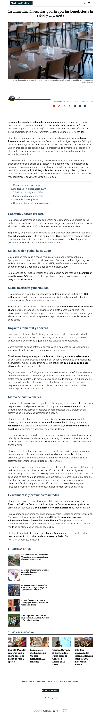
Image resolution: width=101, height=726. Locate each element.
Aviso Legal (52, 681)
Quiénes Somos (28, 681)
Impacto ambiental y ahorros (28, 195)
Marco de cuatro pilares (25, 199)
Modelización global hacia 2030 (29, 188)
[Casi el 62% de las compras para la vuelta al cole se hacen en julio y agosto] (17, 642)
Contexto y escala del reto (27, 185)
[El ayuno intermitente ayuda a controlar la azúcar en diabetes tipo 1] (14, 575)
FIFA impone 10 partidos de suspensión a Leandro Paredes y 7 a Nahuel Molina (35, 617)
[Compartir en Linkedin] (85, 106)
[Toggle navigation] (89, 3)
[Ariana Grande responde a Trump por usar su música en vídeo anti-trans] (14, 605)
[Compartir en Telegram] (80, 106)
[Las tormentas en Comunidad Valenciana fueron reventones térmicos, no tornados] (14, 560)
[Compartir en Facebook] (64, 106)
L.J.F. (19, 98)
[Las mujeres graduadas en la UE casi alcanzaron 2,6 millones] (39, 642)
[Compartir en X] (69, 106)
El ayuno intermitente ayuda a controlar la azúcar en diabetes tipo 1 (34, 572)
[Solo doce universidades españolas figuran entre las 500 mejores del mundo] (84, 642)
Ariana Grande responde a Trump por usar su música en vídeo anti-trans (34, 602)
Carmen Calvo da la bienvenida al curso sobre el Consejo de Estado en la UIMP (61, 657)
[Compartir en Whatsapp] (90, 106)
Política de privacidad (69, 681)
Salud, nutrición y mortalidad (28, 192)
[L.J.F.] (12, 98)
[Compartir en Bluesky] (74, 106)
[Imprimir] (59, 106)
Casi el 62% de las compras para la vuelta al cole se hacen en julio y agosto (17, 656)
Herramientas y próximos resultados (32, 203)
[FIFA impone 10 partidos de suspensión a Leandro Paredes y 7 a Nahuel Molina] (14, 620)
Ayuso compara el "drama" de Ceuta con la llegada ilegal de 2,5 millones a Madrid (34, 587)
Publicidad (41, 681)
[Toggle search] (85, 3)
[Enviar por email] (54, 106)
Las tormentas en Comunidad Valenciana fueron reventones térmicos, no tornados (34, 556)
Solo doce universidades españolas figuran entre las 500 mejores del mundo (84, 657)
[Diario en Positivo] (21, 3)
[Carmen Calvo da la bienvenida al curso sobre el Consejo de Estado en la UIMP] (61, 642)
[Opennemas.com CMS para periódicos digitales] (50, 713)
